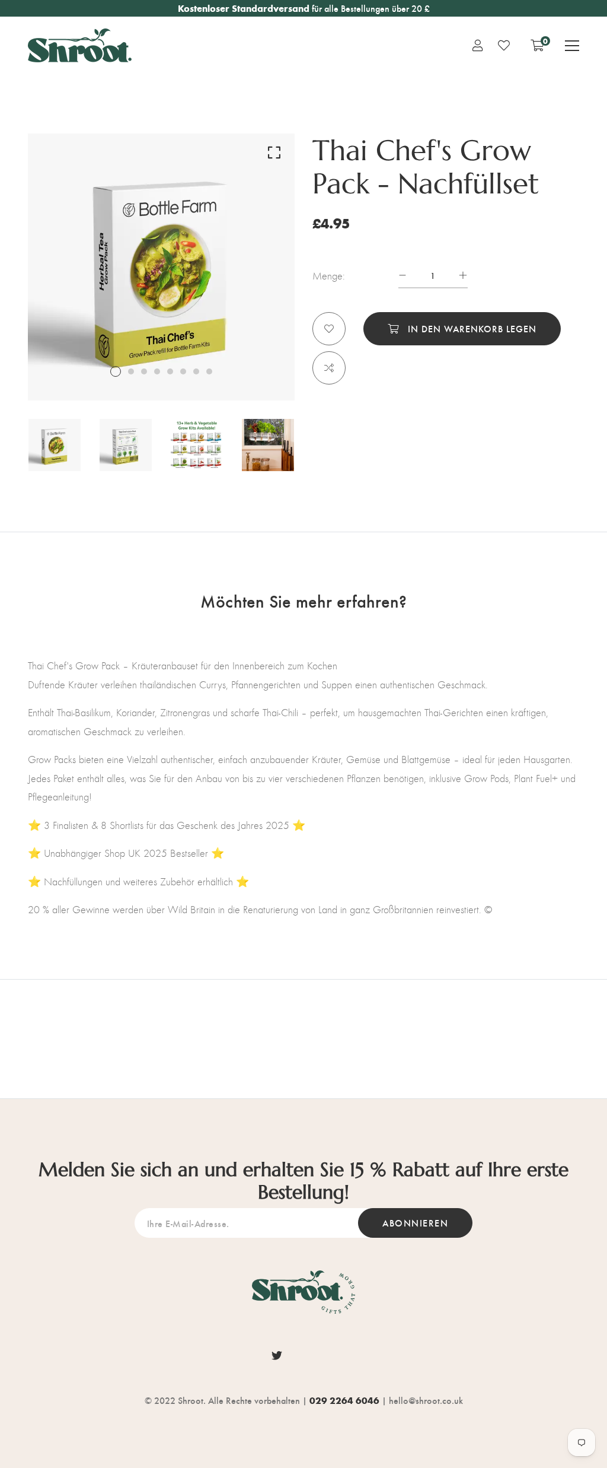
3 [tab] (144, 371)
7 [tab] (196, 371)
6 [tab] (183, 371)
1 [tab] (115, 371)
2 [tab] (131, 371)
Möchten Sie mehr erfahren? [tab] (303, 600)
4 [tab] (157, 371)
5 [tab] (170, 371)
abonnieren (415, 1222)
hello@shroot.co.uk (426, 1400)
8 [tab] (209, 371)
